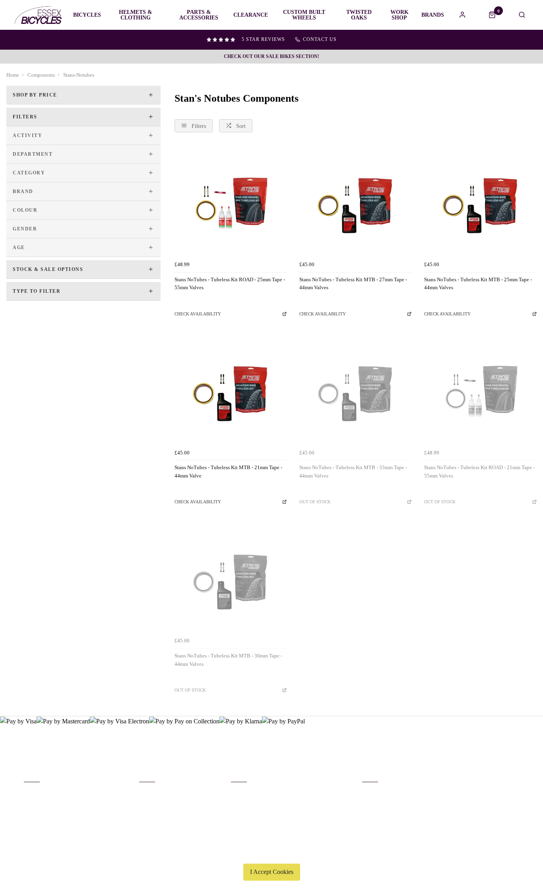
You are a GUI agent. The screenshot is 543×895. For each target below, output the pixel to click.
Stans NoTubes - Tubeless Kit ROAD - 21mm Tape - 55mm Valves (479, 471)
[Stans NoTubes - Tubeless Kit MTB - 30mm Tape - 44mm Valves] (231, 578)
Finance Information (46, 815)
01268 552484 (380, 794)
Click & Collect (41, 804)
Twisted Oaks (359, 15)
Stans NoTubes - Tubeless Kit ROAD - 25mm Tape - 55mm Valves (230, 283)
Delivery (33, 794)
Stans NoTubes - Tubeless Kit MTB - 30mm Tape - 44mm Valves (228, 660)
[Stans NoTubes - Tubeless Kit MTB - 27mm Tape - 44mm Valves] (355, 201)
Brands (432, 15)
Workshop (150, 815)
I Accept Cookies (271, 871)
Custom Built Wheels (304, 15)
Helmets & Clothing (135, 15)
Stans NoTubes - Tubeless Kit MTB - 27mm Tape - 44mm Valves (353, 283)
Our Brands (151, 804)
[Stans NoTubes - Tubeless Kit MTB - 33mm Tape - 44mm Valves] (355, 389)
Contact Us (374, 804)
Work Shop (399, 15)
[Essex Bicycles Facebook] (466, 781)
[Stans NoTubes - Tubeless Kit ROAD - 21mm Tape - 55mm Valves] (480, 389)
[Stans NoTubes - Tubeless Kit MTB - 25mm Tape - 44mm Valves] (480, 201)
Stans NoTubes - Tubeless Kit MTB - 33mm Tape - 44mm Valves (353, 471)
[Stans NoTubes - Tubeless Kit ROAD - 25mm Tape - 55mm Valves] (231, 201)
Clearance (250, 15)
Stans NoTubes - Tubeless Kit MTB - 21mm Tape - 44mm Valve (228, 471)
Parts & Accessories (198, 15)
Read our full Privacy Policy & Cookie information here (271, 853)
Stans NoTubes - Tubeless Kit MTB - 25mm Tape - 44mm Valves (478, 283)
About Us (149, 794)
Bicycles (87, 15)
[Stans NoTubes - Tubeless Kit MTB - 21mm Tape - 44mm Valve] (231, 389)
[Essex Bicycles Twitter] (489, 781)
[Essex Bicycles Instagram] (513, 781)
